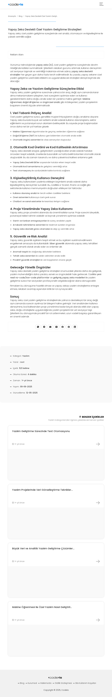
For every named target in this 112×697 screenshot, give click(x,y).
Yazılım (25, 356)
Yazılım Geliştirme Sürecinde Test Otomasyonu (41, 431)
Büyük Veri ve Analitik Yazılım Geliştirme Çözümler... (43, 548)
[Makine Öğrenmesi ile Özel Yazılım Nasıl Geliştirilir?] (98, 620)
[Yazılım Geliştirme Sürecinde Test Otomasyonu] (98, 444)
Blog (22, 683)
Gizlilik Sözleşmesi (63, 683)
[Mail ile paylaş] (50, 327)
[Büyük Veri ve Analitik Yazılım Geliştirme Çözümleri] (98, 561)
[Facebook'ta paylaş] (62, 327)
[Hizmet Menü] (101, 4)
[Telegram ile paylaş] (44, 327)
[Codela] (15, 4)
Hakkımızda (45, 683)
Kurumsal (32, 683)
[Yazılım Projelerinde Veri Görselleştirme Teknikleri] (98, 503)
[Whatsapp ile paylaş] (38, 327)
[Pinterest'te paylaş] (68, 327)
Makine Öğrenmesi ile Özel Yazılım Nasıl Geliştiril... (42, 607)
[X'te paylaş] (56, 327)
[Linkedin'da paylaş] (75, 327)
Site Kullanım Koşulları (85, 683)
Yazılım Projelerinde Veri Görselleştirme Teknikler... (42, 489)
